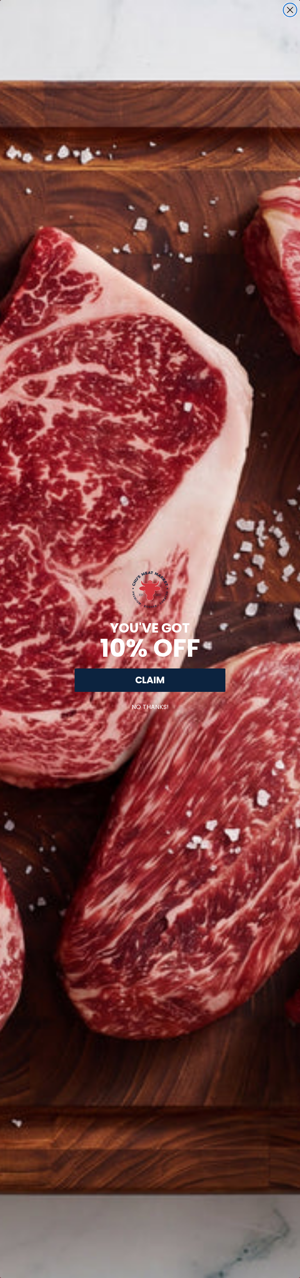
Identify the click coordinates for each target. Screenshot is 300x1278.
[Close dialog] (290, 10)
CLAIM (150, 680)
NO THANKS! (150, 705)
